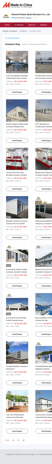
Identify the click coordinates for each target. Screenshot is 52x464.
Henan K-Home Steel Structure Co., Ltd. (30, 14)
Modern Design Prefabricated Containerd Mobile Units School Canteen (17, 126)
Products (20, 25)
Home (7, 25)
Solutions (43, 25)
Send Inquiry (17, 92)
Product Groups (13, 38)
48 (23, 440)
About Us (31, 25)
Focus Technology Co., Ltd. (31, 454)
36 (18, 440)
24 (13, 440)
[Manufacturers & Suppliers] (17, 5)
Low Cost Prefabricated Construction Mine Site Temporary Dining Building (16, 417)
